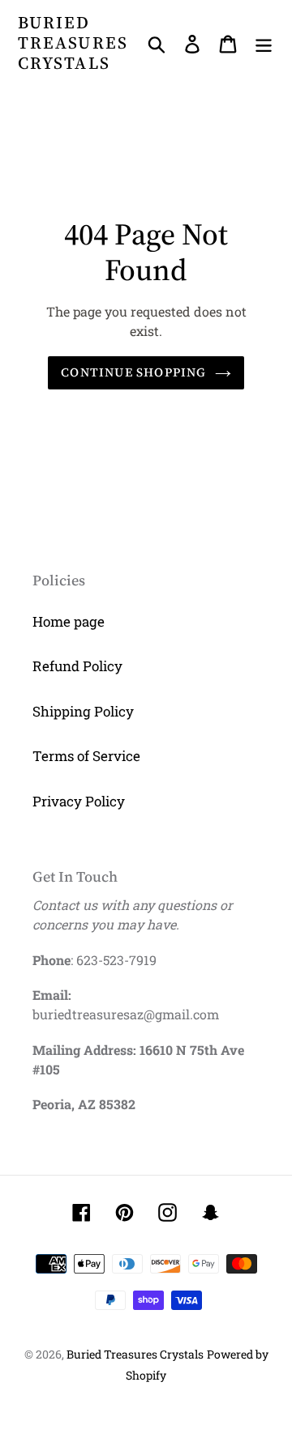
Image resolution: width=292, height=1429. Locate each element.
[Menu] (263, 43)
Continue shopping (133, 372)
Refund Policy (77, 666)
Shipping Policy (83, 711)
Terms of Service (86, 755)
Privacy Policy (78, 801)
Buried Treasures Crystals (73, 43)
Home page (68, 621)
